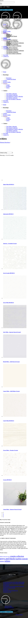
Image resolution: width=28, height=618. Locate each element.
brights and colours (6, 556)
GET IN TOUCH (9, 607)
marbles (19, 559)
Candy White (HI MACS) (8, 420)
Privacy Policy (19, 614)
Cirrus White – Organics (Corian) (10, 450)
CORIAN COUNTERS (9, 587)
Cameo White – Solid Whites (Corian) (11, 391)
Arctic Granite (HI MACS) (9, 273)
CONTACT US (7, 592)
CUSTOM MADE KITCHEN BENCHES (13, 582)
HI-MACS (5, 589)
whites (7, 561)
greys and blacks (7, 558)
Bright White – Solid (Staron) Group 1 (11, 361)
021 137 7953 (4, 7)
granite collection (17, 556)
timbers (2, 561)
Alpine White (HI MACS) (8, 184)
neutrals (25, 559)
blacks (1, 556)
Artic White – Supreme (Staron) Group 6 (12, 332)
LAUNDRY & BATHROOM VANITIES (13, 586)
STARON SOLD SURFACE (10, 590)
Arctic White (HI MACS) (8, 302)
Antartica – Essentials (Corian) (10, 243)
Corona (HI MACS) (7, 479)
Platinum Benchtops (5, 142)
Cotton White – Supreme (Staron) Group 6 (12, 509)
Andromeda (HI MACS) (8, 214)
